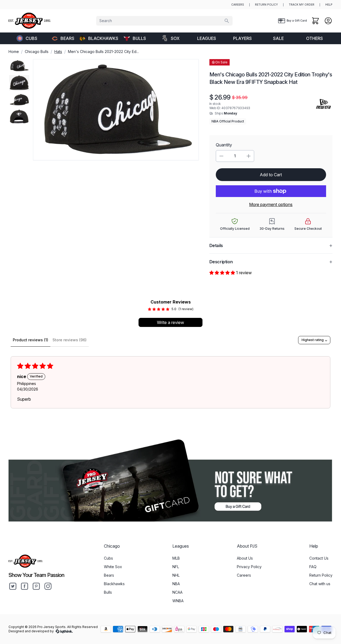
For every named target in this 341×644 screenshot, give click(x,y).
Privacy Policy (249, 566)
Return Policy (320, 575)
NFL (175, 566)
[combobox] (164, 21)
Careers (244, 575)
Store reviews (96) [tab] (69, 340)
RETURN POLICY (266, 4)
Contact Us (318, 558)
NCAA (177, 592)
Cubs (31, 38)
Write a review (170, 322)
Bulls (139, 38)
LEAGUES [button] (206, 38)
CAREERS (237, 4)
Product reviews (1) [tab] (30, 340)
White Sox (113, 566)
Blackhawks (102, 38)
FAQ (312, 566)
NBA (176, 583)
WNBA (178, 600)
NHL (176, 575)
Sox (175, 38)
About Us (245, 558)
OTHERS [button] (314, 38)
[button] (222, 272)
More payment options (271, 204)
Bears (67, 38)
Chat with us (319, 583)
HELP (328, 4)
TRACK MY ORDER (301, 4)
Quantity (224, 144)
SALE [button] (278, 38)
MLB (176, 558)
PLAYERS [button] (242, 38)
